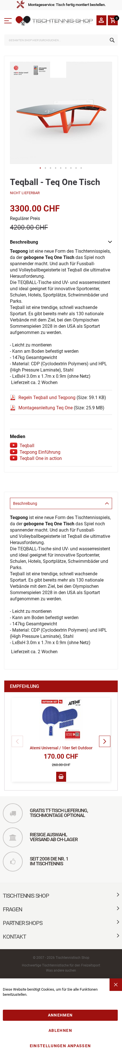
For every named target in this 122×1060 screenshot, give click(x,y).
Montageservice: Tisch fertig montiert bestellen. (67, 5)
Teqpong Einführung (40, 452)
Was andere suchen (61, 970)
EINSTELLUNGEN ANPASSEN (60, 1046)
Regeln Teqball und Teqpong (47, 397)
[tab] (61, 503)
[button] (40, 168)
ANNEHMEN (60, 1015)
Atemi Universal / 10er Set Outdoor (61, 748)
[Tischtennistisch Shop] (55, 21)
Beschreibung (25, 503)
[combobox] (61, 40)
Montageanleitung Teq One (46, 407)
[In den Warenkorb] (61, 777)
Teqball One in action (41, 458)
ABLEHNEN (60, 1030)
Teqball (27, 445)
